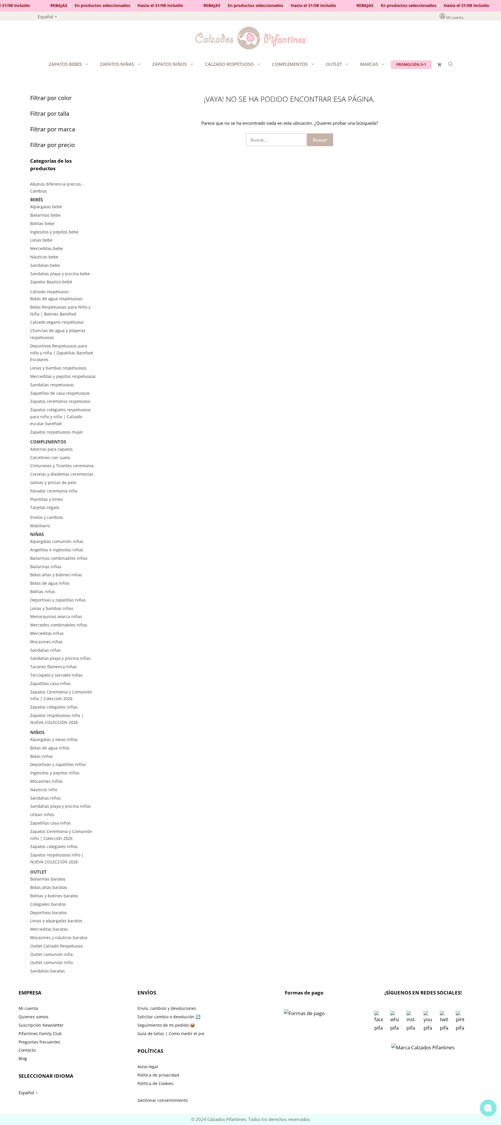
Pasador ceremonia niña (53, 491)
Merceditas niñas (47, 633)
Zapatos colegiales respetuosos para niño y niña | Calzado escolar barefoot (60, 416)
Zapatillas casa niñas (50, 683)
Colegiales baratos (48, 904)
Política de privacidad (158, 1075)
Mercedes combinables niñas (58, 625)
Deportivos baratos (48, 912)
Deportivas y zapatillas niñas (58, 600)
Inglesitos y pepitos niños (54, 773)
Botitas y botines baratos (54, 895)
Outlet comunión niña (51, 954)
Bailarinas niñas (45, 566)
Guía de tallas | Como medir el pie (170, 1033)
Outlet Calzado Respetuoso (56, 946)
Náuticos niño (43, 789)
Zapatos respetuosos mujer (56, 432)
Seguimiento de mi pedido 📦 (166, 1025)
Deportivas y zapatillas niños (58, 764)
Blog (23, 1058)
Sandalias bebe (45, 265)
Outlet (334, 64)
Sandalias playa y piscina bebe (60, 273)
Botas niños (41, 756)
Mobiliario (40, 525)
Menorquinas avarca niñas (56, 616)
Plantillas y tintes (46, 499)
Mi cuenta (454, 17)
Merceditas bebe (46, 248)
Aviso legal (147, 1066)
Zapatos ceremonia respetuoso (60, 401)
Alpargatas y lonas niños (54, 739)
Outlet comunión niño (51, 962)
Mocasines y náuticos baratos (59, 937)
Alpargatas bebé (46, 206)
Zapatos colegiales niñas (54, 707)
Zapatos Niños (169, 64)
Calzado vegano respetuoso (57, 322)
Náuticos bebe (44, 257)
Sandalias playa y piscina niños (60, 806)
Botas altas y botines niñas (56, 574)
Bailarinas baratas (48, 879)
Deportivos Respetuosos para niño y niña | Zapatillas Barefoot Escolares (61, 353)
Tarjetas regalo (44, 507)
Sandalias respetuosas (52, 384)
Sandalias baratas (47, 971)
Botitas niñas (42, 591)
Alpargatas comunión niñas (57, 541)
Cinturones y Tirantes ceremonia (62, 465)
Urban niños (42, 814)
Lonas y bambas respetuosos (58, 368)
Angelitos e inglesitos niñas (56, 549)
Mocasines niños (46, 781)
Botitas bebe (42, 223)
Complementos (290, 64)
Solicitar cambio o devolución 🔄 (168, 1016)
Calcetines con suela (50, 457)
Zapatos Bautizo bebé (51, 282)
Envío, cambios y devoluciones (166, 1008)
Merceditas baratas (49, 929)
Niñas (37, 534)
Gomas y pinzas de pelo (53, 482)
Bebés (36, 199)
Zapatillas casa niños (50, 823)
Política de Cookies (155, 1083)
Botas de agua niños (50, 748)
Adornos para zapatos (51, 449)
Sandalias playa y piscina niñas (60, 658)
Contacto (27, 1050)
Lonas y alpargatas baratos (56, 920)
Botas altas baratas (48, 887)
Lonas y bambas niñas (51, 608)
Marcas (369, 64)
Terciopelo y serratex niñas (56, 675)
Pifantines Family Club (40, 1033)
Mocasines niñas (46, 641)
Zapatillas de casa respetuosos (60, 393)
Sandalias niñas (45, 650)
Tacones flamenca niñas (53, 666)
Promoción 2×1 (411, 64)
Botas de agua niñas (50, 583)
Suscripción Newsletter (41, 1025)
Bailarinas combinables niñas (59, 558)
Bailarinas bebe (45, 215)
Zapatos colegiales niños (54, 846)
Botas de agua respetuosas (56, 298)
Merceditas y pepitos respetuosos (63, 376)
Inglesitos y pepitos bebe (54, 232)
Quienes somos (33, 1016)
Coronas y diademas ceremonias (61, 474)
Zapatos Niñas (117, 64)
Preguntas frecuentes (39, 1042)
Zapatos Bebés (65, 64)
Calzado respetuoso (229, 64)
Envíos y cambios (46, 517)
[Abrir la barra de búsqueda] (450, 64)
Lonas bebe (41, 240)
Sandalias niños (45, 798)
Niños (37, 732)
